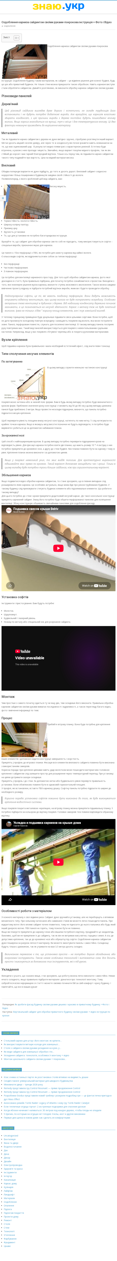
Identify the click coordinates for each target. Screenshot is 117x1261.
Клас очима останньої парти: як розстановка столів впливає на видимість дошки (46, 1077)
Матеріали (9, 1198)
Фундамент (9, 1242)
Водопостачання (12, 1146)
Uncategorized (11, 1135)
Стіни (6, 1227)
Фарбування (10, 1238)
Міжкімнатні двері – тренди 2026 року (23, 1084)
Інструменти (10, 1172)
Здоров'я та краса (13, 1168)
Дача (6, 1154)
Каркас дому (10, 1183)
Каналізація (10, 1179)
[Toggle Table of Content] (15, 37)
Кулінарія (8, 1187)
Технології (9, 1231)
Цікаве (7, 1246)
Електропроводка (13, 1165)
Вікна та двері (11, 1142)
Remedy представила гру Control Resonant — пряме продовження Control (42, 1088)
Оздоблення (9, 26)
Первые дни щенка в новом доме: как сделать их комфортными (37, 1117)
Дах (6, 1150)
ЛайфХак (8, 1190)
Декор (7, 1157)
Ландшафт (9, 1194)
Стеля (7, 1223)
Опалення (9, 1205)
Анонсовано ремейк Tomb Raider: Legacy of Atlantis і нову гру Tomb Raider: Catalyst (46, 1102)
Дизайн (7, 1161)
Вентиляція (10, 1139)
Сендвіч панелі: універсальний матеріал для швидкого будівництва (38, 1080)
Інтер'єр (8, 1176)
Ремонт (8, 1220)
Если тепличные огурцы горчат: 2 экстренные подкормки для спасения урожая (45, 1106)
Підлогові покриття (14, 1212)
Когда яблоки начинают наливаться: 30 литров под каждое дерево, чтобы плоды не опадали (52, 1110)
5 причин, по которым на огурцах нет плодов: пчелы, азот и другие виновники (44, 1114)
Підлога (8, 1209)
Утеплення (9, 1235)
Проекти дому (11, 1216)
